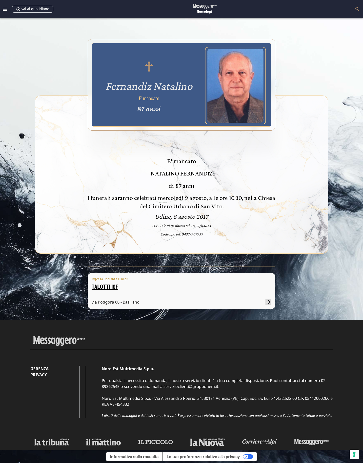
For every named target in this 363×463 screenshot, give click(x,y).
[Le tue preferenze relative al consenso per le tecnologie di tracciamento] (354, 454)
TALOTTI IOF (105, 286)
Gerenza (39, 368)
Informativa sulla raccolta (134, 456)
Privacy (38, 374)
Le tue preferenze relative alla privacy (203, 456)
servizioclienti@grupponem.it (190, 386)
